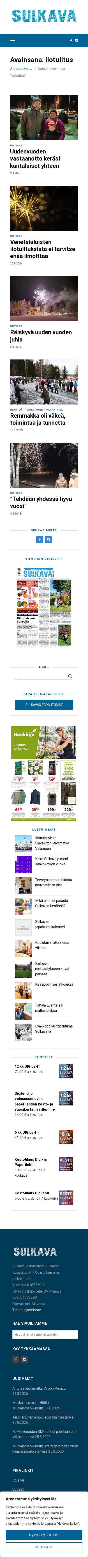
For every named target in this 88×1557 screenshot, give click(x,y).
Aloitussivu (19, 69)
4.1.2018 (15, 513)
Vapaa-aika (54, 409)
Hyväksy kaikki (44, 1535)
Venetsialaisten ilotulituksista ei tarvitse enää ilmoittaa (42, 249)
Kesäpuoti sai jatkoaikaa (54, 984)
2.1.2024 (15, 347)
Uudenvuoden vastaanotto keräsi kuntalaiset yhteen (35, 158)
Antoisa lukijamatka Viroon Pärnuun (39, 1388)
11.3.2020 (16, 430)
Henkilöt (17, 409)
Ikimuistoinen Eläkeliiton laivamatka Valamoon (52, 843)
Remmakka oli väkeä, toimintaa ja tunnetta (37, 419)
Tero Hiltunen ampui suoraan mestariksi (43, 1417)
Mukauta (44, 1547)
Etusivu (18, 1480)
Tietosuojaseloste (26, 1310)
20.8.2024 (16, 263)
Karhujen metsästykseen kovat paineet (52, 968)
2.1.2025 (15, 173)
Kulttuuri (35, 409)
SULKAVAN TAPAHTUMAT (44, 705)
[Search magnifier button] (70, 676)
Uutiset (16, 145)
